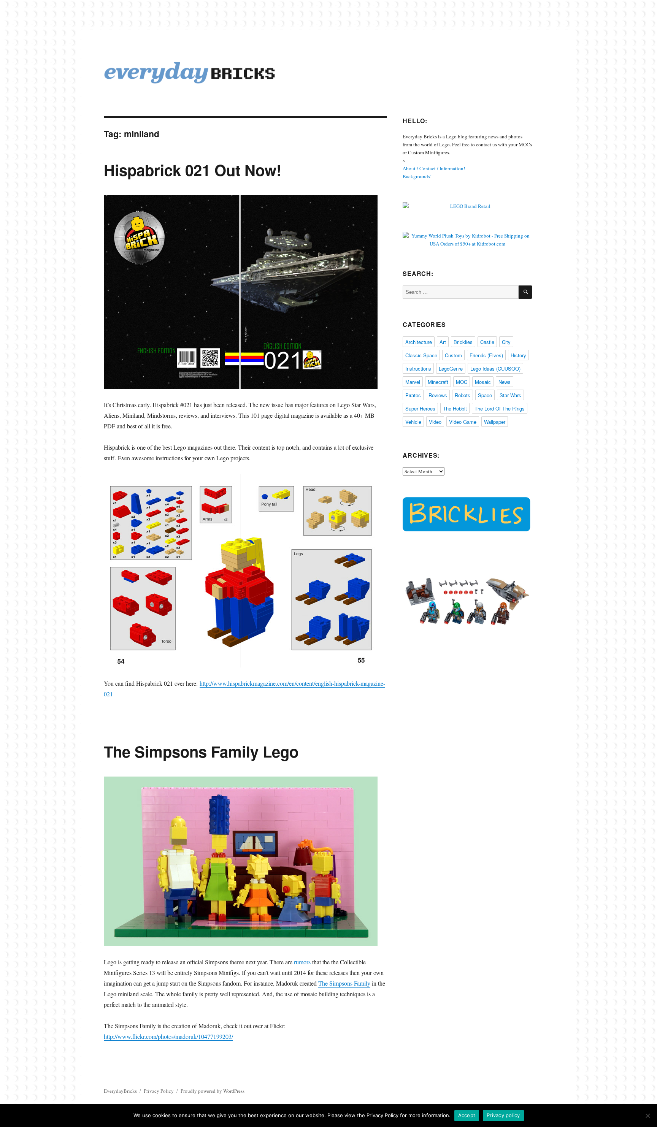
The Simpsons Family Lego (201, 751)
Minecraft (438, 381)
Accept (467, 1115)
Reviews (437, 395)
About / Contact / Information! (434, 168)
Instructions (418, 368)
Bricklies (463, 342)
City (506, 342)
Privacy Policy (159, 1090)
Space (485, 395)
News (504, 381)
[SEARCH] (525, 292)
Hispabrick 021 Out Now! (192, 170)
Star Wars (510, 395)
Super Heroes (420, 408)
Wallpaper (494, 421)
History (518, 355)
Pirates (413, 395)
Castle (487, 342)
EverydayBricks (120, 1090)
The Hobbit (455, 408)
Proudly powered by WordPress (212, 1090)
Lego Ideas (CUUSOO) (495, 368)
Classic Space (421, 355)
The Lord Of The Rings (499, 408)
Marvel (412, 381)
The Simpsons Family (344, 983)
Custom (453, 355)
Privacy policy (503, 1115)
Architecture (418, 342)
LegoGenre (451, 368)
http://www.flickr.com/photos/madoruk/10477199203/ (168, 1036)
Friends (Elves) (486, 355)
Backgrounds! (417, 176)
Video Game (462, 421)
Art (443, 342)
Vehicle (413, 421)
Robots (462, 395)
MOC (461, 381)
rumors (302, 962)
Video (435, 421)
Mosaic (483, 381)
